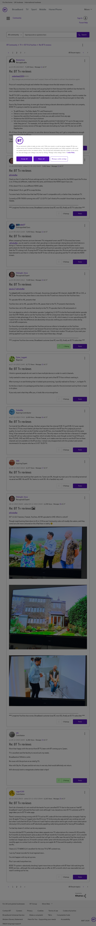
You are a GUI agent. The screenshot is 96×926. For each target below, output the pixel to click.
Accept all (24, 158)
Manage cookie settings (59, 158)
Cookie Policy (71, 152)
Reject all (41, 158)
